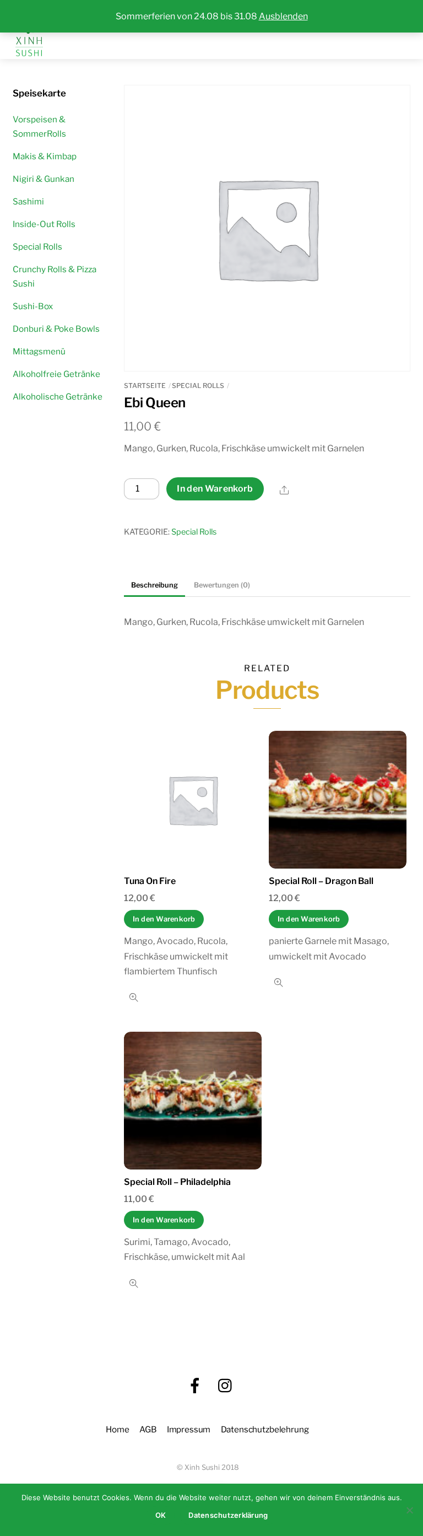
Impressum (189, 1429)
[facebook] (195, 1386)
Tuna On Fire (150, 881)
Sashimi (28, 201)
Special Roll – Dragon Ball (321, 881)
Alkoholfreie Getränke (56, 374)
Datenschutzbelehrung (265, 1429)
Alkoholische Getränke (57, 396)
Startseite (145, 385)
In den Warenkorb (215, 488)
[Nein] (409, 1510)
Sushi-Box (33, 306)
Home (117, 1429)
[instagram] (226, 1386)
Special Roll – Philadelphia (177, 1182)
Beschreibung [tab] (154, 585)
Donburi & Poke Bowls (56, 329)
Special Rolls (198, 385)
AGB (148, 1429)
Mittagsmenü (39, 351)
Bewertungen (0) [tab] (222, 585)
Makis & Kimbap (45, 156)
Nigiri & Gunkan (43, 179)
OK (160, 1515)
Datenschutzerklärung (228, 1515)
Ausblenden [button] (283, 16)
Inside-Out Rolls (44, 224)
